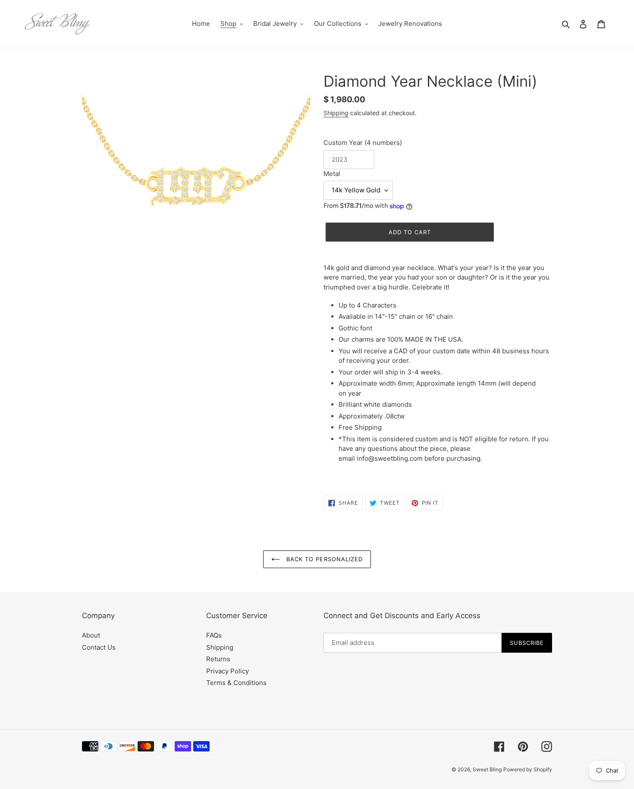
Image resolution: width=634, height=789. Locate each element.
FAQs (214, 635)
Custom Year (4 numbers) (362, 142)
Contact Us (99, 647)
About (91, 635)
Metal (331, 174)
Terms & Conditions (236, 683)
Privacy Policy (227, 671)
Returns (218, 659)
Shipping (335, 112)
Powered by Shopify (527, 769)
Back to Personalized (323, 559)
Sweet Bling (487, 769)
